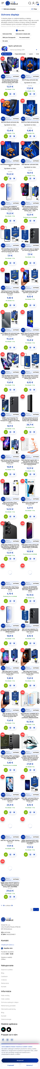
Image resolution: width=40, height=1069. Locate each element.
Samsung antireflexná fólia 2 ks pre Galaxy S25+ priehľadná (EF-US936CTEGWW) (10, 630)
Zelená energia (6, 1019)
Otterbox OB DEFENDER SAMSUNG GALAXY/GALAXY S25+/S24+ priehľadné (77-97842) (30, 589)
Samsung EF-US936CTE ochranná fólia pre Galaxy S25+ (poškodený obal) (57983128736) (10, 208)
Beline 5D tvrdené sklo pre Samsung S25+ (30, 503)
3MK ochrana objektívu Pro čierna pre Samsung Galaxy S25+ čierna (30, 630)
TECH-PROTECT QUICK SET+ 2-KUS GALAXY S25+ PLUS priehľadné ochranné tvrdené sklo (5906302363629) (30, 462)
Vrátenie (4, 980)
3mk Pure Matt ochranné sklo (30, 122)
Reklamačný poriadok (8, 1006)
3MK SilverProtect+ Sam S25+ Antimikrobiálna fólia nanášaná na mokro (10, 292)
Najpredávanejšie (20, 54)
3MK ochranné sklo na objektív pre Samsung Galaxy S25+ (30, 249)
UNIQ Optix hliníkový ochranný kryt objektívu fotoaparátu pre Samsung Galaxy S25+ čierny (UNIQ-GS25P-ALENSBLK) (10, 546)
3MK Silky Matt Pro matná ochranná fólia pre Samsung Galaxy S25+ (10, 673)
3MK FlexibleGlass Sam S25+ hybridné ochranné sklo (30, 291)
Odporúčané (7, 54)
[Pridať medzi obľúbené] (14, 94)
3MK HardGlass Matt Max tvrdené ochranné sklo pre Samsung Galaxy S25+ (10, 715)
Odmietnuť (29, 1065)
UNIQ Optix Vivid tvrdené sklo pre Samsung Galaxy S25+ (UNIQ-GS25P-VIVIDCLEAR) (30, 546)
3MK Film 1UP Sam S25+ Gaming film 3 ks (10, 841)
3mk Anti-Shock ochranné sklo (10, 122)
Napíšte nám (8, 948)
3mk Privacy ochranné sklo (30, 80)
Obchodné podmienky (8, 1009)
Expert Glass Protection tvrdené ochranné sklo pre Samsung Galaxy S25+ (30, 335)
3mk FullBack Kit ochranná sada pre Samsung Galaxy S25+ (10, 334)
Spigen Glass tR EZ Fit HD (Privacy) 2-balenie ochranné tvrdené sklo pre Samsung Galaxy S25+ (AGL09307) (30, 758)
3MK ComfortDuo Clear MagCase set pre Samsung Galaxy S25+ (10, 504)
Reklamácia (5, 983)
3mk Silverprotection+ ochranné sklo (10, 165)
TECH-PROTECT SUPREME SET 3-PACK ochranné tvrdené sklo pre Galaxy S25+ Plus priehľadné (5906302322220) (30, 715)
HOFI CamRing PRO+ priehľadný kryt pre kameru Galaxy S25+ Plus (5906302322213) (10, 757)
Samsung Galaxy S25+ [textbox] (17, 50)
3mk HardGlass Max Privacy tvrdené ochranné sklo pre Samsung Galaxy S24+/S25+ (10, 81)
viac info (21, 30)
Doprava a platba (7, 970)
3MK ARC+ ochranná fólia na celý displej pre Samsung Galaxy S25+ (30, 799)
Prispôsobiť (10, 1065)
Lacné (31, 54)
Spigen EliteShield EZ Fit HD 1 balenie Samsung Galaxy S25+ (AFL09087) (30, 842)
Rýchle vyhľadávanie (15, 46)
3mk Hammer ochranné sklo (30, 164)
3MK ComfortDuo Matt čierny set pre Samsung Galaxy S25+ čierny (10, 588)
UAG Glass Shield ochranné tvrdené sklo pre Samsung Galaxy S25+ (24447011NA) (30, 419)
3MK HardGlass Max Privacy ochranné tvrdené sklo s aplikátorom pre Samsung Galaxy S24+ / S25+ (30, 208)
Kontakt (3, 986)
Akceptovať (20, 1060)
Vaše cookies (5, 999)
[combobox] (24, 50)
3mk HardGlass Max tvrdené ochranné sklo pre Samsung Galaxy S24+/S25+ (10, 377)
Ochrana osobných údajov (10, 1002)
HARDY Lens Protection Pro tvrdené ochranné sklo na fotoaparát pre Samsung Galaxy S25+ (10, 420)
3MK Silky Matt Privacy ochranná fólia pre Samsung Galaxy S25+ (30, 673)
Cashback (4, 976)
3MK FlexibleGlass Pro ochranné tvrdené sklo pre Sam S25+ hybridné (10, 799)
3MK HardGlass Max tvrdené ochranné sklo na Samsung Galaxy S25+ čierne (30, 377)
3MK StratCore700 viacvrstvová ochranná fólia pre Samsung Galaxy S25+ (10, 461)
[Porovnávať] (10, 94)
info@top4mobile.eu (7, 945)
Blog (2, 973)
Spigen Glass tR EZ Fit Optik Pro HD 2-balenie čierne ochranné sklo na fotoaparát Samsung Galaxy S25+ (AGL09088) (10, 884)
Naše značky (5, 995)
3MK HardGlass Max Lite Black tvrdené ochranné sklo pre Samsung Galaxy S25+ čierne (10, 250)
